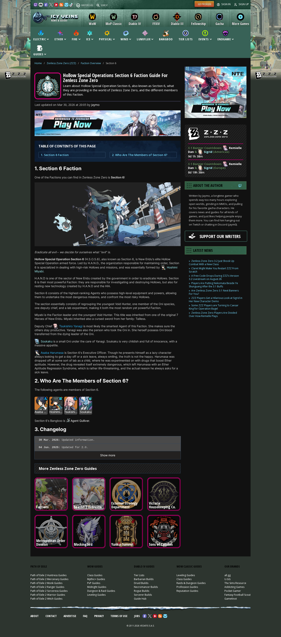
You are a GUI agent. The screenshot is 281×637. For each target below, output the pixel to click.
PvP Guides (93, 583)
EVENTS (204, 39)
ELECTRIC (39, 39)
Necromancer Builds (146, 587)
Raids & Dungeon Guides (191, 583)
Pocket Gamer (232, 591)
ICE (88, 39)
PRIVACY (99, 616)
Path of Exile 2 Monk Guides (46, 583)
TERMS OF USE (118, 616)
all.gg (227, 575)
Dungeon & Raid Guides (101, 591)
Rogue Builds (141, 591)
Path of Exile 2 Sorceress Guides (48, 591)
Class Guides (94, 575)
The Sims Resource (235, 583)
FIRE (75, 39)
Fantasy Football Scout (237, 595)
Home (38, 63)
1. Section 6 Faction (55, 155)
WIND (124, 39)
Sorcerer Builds (143, 595)
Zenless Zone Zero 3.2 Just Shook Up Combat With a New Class (211, 262)
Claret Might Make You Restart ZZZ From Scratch (213, 270)
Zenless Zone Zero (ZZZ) (61, 63)
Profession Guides (187, 587)
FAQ (85, 616)
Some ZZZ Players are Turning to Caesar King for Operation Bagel (213, 307)
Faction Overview (91, 63)
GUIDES (38, 54)
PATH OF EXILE (38, 566)
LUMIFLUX (143, 39)
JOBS (137, 616)
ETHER (59, 39)
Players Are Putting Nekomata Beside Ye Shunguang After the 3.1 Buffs (213, 284)
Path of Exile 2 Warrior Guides (47, 595)
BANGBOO (166, 39)
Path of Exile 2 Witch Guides (46, 598)
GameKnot (230, 598)
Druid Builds (141, 583)
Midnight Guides (96, 587)
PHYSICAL (105, 39)
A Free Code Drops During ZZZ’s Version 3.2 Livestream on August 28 (214, 277)
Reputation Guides (187, 591)
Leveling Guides (96, 595)
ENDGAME (224, 39)
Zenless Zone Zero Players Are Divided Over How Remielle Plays (213, 314)
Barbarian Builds (143, 579)
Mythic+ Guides (96, 579)
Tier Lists (139, 575)
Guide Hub (140, 598)
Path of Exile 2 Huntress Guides (48, 575)
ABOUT (34, 616)
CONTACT (51, 616)
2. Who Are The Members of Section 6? (139, 155)
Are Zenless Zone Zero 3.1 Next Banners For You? (214, 292)
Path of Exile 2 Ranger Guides (47, 587)
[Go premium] (204, 7)
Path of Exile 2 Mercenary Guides (49, 579)
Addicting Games (234, 587)
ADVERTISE (70, 616)
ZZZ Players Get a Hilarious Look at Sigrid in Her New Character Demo (215, 299)
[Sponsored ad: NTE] (108, 135)
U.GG (227, 579)
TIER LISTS (186, 39)
